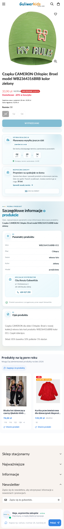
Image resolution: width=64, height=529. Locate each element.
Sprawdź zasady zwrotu (21, 185)
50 (5, 114)
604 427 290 (25, 292)
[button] (58, 4)
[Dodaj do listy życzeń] (55, 14)
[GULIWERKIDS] (32, 4)
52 (14, 114)
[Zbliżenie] (55, 61)
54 (22, 114)
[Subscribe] (58, 500)
